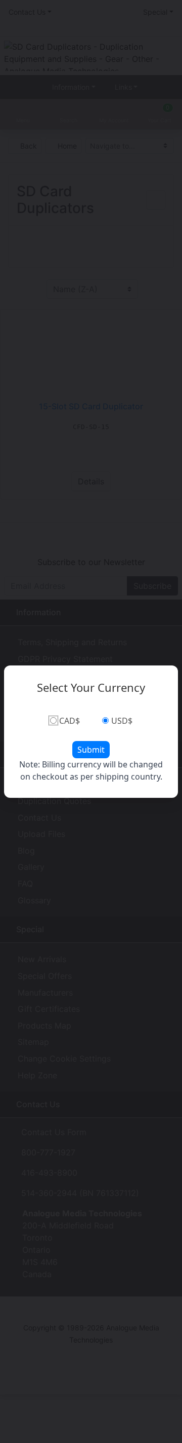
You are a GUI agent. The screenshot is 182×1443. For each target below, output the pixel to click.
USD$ (121, 720)
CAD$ (69, 720)
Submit (91, 749)
